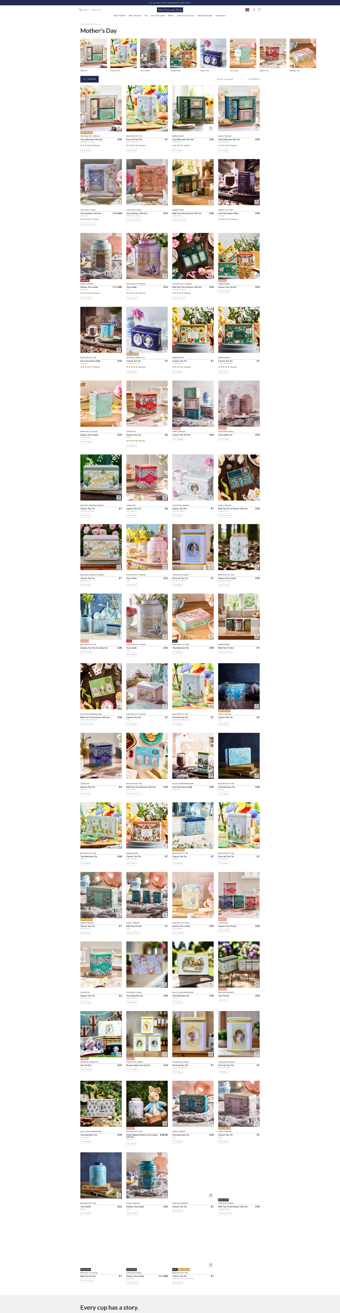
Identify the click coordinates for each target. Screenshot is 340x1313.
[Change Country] (248, 10)
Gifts (83, 24)
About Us (96, 10)
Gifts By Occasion (93, 24)
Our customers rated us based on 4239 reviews (170, 3)
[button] (260, 10)
